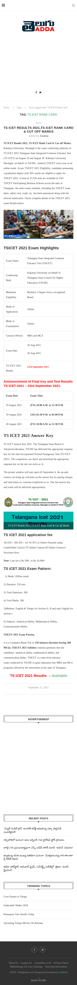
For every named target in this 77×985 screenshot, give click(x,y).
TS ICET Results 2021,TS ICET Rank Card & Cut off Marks (38, 129)
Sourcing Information (56, 966)
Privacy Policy (61, 963)
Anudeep (44, 136)
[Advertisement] (38, 63)
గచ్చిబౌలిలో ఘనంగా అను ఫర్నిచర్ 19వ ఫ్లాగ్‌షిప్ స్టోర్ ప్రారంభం (34, 840)
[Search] (73, 5)
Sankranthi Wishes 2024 (16, 905)
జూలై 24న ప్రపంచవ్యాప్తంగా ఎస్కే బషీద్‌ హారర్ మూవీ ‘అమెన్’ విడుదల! (38, 847)
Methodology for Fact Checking (26, 966)
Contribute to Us (42, 963)
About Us (13, 963)
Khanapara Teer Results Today (19, 914)
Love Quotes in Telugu (15, 896)
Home (6, 107)
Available (60, 676)
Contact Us (26, 963)
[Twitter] (40, 92)
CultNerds (63, 972)
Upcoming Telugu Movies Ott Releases (23, 923)
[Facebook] (36, 92)
